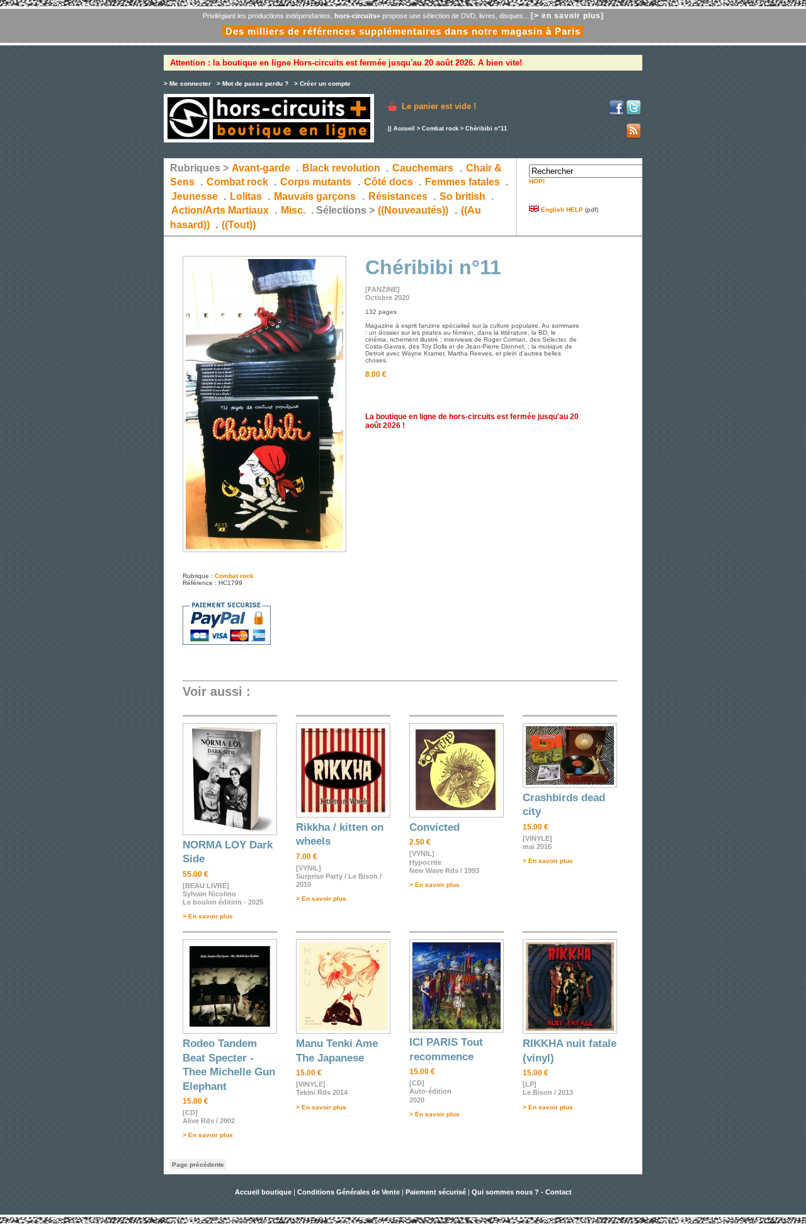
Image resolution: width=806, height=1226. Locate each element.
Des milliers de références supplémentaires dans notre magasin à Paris (403, 31)
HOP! (537, 181)
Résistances (398, 196)
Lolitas (246, 196)
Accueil (404, 128)
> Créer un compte (322, 83)
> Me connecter (187, 83)
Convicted (434, 827)
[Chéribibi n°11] (264, 549)
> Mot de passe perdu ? (252, 83)
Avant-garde (261, 168)
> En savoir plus (208, 916)
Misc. (293, 210)
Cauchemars (422, 168)
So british (462, 196)
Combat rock (440, 128)
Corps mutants (317, 181)
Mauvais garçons (315, 196)
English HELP (561, 209)
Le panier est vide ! (439, 106)
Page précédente (198, 1164)
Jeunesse (194, 196)
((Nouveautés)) (413, 210)
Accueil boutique (264, 1192)
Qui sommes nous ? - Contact (522, 1192)
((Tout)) (239, 224)
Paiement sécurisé (436, 1192)
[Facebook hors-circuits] (616, 113)
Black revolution (341, 168)
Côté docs (388, 181)
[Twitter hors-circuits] (633, 113)
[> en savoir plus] (567, 15)
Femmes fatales (462, 181)
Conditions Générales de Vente (348, 1192)
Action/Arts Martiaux (220, 210)
